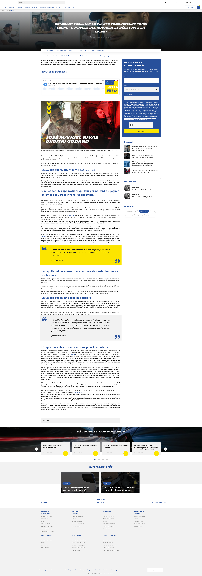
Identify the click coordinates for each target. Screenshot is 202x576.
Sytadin (43, 236)
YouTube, (72, 354)
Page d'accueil (6, 10)
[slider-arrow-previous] (36, 449)
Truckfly (71, 215)
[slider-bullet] (94, 459)
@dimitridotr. (79, 392)
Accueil (43, 56)
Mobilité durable (139, 216)
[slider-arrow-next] (165, 449)
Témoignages (151, 216)
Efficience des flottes (130, 211)
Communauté (50, 56)
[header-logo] (9, 2)
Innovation (128, 216)
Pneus (153, 211)
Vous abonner (141, 131)
